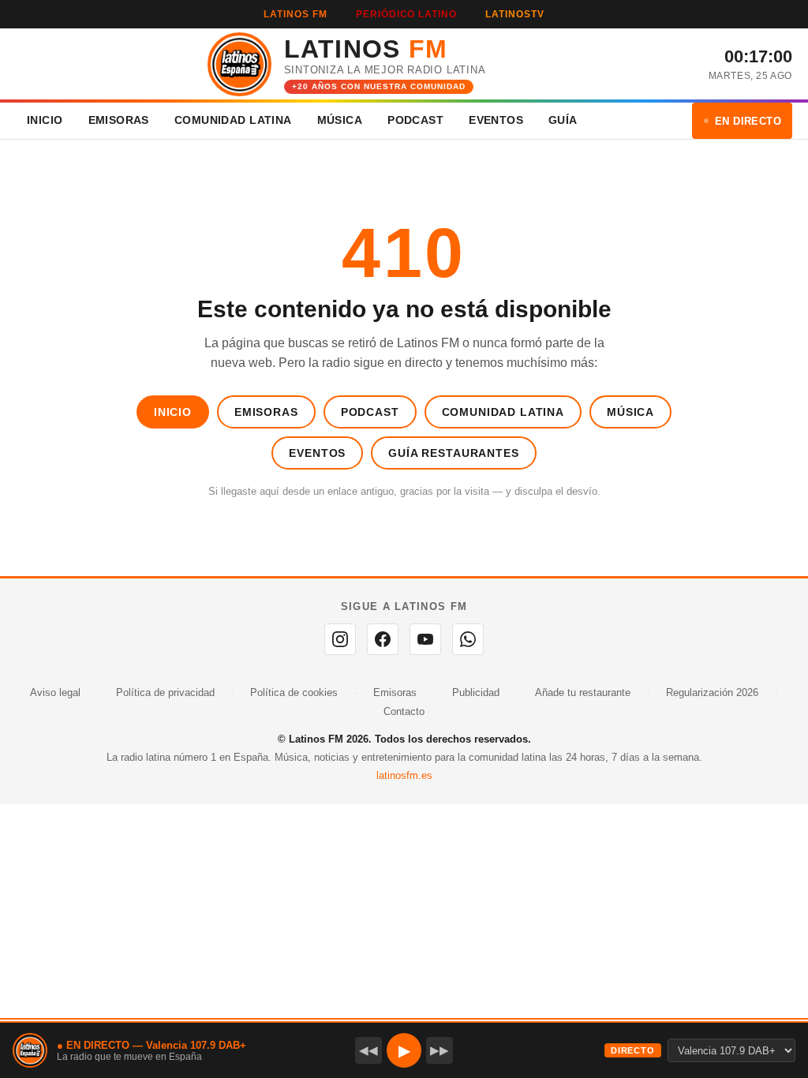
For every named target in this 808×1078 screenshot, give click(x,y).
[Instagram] (340, 639)
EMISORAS (118, 120)
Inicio (173, 412)
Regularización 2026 (712, 692)
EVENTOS (496, 120)
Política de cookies (294, 692)
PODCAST (415, 120)
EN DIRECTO (748, 121)
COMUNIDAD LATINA (233, 120)
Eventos (317, 453)
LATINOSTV (514, 14)
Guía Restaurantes (453, 453)
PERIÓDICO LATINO (406, 14)
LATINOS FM (295, 14)
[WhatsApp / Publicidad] (468, 639)
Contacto (404, 711)
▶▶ (439, 1050)
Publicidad (475, 692)
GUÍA (563, 120)
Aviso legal (55, 692)
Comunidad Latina (503, 412)
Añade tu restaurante (582, 692)
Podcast (370, 412)
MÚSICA (340, 120)
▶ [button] (404, 1050)
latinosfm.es (404, 775)
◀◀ (368, 1050)
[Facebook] (382, 639)
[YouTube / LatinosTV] (425, 639)
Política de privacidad (165, 692)
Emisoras (266, 412)
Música (630, 412)
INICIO (45, 120)
